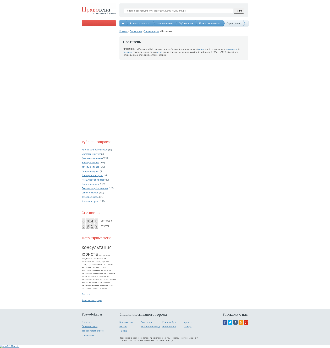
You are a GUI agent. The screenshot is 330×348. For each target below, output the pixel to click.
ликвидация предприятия (92, 264)
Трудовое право (90, 196)
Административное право (95, 149)
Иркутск (188, 322)
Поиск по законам (209, 23)
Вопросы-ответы (140, 23)
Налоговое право (91, 184)
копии (201, 49)
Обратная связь (89, 326)
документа (231, 49)
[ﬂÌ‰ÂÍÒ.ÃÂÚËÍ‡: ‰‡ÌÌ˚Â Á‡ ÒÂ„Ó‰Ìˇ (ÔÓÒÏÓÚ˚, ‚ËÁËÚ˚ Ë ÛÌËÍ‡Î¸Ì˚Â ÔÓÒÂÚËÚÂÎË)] (9, 346)
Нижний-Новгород (150, 326)
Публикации (186, 23)
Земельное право (90, 166)
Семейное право (90, 192)
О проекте (87, 322)
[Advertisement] (99, 81)
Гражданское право (92, 158)
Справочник (233, 23)
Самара (187, 326)
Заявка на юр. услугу (92, 300)
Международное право (94, 179)
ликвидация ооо (102, 261)
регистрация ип (100, 259)
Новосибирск (169, 326)
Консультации (164, 23)
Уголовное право (90, 201)
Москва (123, 326)
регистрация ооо (88, 261)
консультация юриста (97, 250)
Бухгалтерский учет (91, 154)
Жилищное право (90, 162)
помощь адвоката (100, 273)
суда (159, 52)
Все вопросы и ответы (93, 330)
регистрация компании (91, 270)
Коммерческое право (92, 175)
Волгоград (146, 322)
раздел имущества (99, 288)
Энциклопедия (151, 31)
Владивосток (126, 322)
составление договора (90, 285)
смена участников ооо (101, 282)
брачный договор (92, 267)
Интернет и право (90, 171)
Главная (123, 31)
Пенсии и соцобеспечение (95, 188)
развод (88, 288)
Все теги (86, 294)
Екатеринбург (169, 322)
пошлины (127, 52)
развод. (103, 267)
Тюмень (123, 330)
